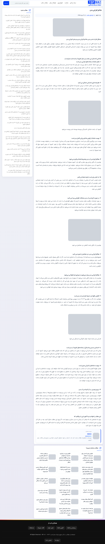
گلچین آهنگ (60, 528)
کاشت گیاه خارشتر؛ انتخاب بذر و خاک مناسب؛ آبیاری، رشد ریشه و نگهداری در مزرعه (17, 76)
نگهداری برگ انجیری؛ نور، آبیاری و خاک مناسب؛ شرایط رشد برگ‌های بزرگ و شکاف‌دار (17, 92)
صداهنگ (31, 528)
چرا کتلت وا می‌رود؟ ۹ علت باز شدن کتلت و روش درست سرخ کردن (18, 150)
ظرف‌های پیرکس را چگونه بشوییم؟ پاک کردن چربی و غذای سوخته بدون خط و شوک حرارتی (17, 155)
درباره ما (57, 540)
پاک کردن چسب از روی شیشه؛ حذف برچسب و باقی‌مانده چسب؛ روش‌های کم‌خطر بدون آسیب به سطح (18, 172)
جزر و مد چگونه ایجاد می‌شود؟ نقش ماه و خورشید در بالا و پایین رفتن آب (17, 60)
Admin (89, 434)
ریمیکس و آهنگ (71, 528)
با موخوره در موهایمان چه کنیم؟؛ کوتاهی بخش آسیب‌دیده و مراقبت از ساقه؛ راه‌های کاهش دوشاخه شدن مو (18, 27)
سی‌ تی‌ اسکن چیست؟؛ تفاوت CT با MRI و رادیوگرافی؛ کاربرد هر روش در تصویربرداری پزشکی (17, 39)
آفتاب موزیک (41, 528)
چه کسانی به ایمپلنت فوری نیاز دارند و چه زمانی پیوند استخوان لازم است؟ (17, 16)
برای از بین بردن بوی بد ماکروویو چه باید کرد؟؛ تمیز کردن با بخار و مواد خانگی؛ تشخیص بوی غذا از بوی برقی (18, 138)
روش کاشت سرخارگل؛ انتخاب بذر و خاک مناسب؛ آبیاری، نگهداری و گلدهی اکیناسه (19, 81)
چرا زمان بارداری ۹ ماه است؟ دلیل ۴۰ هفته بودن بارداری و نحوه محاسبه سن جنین (18, 49)
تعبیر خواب (50, 528)
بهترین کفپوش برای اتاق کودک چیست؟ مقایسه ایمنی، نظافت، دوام (19, 97)
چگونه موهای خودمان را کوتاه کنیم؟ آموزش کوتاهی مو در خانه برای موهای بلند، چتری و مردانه (17, 132)
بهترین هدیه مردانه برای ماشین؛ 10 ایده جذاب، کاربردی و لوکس (19, 44)
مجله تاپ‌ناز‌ (94, 3)
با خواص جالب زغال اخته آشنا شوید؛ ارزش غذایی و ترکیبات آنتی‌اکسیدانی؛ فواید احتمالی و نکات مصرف (18, 55)
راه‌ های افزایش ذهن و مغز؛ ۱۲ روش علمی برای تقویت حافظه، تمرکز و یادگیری (17, 107)
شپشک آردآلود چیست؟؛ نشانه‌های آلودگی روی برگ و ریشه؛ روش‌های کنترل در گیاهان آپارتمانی (18, 86)
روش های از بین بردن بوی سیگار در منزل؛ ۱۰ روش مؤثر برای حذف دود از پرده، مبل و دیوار (17, 160)
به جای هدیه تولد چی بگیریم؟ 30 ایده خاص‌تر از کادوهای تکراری (18, 123)
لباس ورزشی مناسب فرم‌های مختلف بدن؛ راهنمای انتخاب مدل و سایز (18, 70)
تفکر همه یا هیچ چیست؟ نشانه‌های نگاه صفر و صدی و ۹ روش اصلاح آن (17, 113)
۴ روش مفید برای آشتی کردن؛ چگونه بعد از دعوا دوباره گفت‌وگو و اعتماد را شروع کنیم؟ (17, 102)
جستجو (6, 3)
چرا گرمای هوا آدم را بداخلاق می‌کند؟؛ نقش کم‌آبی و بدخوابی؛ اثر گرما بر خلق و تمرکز (18, 21)
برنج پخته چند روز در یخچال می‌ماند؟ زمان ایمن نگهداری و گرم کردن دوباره (18, 144)
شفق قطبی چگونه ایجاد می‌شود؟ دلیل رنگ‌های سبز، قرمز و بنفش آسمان (18, 65)
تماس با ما (48, 540)
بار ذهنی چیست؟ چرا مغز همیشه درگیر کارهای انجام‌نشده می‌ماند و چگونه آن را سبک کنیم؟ (19, 118)
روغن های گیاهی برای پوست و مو (22, 128)
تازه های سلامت (89, 15)
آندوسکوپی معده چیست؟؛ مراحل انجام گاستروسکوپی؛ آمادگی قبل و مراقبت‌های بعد (17, 33)
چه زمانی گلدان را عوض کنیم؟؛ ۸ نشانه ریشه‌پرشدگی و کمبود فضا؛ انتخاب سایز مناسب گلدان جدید (17, 166)
